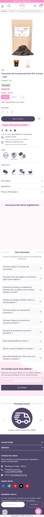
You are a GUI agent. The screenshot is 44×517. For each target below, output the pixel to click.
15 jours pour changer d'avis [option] (22, 1)
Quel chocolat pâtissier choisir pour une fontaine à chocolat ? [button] (19, 357)
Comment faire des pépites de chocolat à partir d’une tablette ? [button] (19, 278)
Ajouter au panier (18, 119)
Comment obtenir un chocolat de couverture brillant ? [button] (16, 321)
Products (12, 11)
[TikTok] (21, 486)
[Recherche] (9, 6)
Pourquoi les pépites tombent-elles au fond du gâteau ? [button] (19, 301)
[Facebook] (2, 130)
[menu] (2, 6)
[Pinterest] (6, 130)
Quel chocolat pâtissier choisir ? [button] (16, 341)
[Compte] (35, 5)
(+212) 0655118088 (13, 471)
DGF (2, 70)
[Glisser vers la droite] (40, 420)
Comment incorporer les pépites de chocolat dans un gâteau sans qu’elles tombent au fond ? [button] (18, 289)
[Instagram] (9, 486)
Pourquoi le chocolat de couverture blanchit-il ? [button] (17, 331)
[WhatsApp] (15, 130)
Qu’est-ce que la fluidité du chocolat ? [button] (18, 348)
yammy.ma (29, 516)
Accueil (3, 11)
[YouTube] (27, 486)
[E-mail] (11, 130)
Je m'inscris (22, 387)
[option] (22, 35)
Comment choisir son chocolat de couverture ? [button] (16, 311)
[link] (39, 119)
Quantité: (5, 108)
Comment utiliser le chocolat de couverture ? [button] (16, 267)
